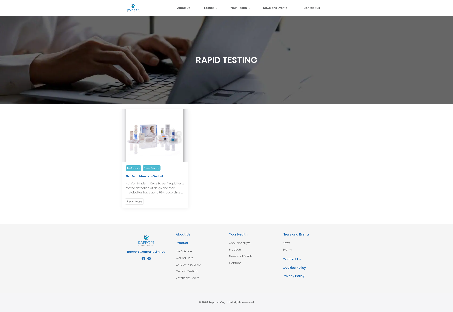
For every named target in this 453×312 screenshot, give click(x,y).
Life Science (133, 168)
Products (235, 250)
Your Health (238, 8)
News (286, 243)
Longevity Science (188, 265)
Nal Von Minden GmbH (144, 176)
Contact (235, 263)
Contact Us (311, 8)
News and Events (275, 8)
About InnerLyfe (240, 243)
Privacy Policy (293, 276)
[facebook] (143, 259)
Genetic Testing (186, 271)
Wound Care (184, 258)
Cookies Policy (294, 267)
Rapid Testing (151, 168)
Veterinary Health (187, 278)
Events (287, 250)
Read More (134, 201)
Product (208, 8)
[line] (149, 259)
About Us (183, 8)
